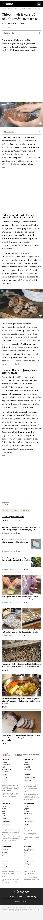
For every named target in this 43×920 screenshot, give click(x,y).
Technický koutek (7, 769)
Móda (3, 854)
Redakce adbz (9, 33)
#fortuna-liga (6, 825)
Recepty (26, 811)
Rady (3, 767)
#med (26, 818)
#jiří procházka (29, 861)
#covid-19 (28, 780)
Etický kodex (24, 901)
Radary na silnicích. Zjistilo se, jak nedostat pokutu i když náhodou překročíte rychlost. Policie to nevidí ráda (31, 788)
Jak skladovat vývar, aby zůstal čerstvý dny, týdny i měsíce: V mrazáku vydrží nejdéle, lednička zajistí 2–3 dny (21, 701)
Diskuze (17, 520)
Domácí (26, 762)
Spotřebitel (27, 767)
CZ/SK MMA (27, 851)
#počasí (5, 861)
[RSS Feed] (35, 896)
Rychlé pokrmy (28, 813)
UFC (25, 854)
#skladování (25, 510)
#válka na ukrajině (30, 777)
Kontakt (28, 896)
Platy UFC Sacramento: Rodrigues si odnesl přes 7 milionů (31, 873)
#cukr (26, 824)
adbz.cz (4, 9)
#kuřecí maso (29, 821)
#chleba (5, 510)
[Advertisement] (21, 76)
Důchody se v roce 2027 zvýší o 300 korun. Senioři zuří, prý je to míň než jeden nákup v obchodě (10, 881)
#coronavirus (6, 821)
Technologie (27, 769)
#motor (5, 775)
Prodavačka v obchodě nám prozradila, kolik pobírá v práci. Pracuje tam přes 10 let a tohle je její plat (21, 529)
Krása (3, 851)
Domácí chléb (8, 340)
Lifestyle (4, 852)
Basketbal (4, 806)
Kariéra (20, 896)
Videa (25, 852)
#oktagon (27, 864)
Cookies (17, 901)
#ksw (26, 867)
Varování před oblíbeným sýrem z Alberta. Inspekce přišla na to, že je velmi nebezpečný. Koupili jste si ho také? (14, 541)
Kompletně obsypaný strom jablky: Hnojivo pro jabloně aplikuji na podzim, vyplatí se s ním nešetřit (15, 559)
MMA (3, 813)
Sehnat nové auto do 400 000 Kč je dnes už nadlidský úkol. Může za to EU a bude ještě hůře (10, 794)
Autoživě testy (6, 764)
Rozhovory (27, 766)
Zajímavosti (5, 771)
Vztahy (4, 856)
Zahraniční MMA (28, 849)
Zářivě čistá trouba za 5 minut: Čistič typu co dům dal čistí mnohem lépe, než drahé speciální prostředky (21, 631)
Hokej (3, 811)
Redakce (12, 896)
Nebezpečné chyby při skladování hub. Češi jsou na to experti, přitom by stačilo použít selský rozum (21, 665)
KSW (25, 856)
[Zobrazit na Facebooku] (32, 896)
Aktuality (4, 762)
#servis (5, 781)
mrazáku (6, 235)
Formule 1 (4, 808)
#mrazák (14, 510)
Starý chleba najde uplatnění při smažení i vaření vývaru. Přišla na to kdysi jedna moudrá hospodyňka (21, 737)
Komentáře (27, 764)
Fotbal (3, 810)
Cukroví (26, 806)
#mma (4, 818)
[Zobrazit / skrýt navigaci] (39, 4)
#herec (5, 864)
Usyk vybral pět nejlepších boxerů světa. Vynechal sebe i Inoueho (31, 879)
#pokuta (5, 778)
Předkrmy (26, 810)
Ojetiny (4, 766)
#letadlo (5, 867)
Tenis (3, 815)
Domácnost (5, 849)
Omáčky (26, 808)
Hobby (10, 9)
